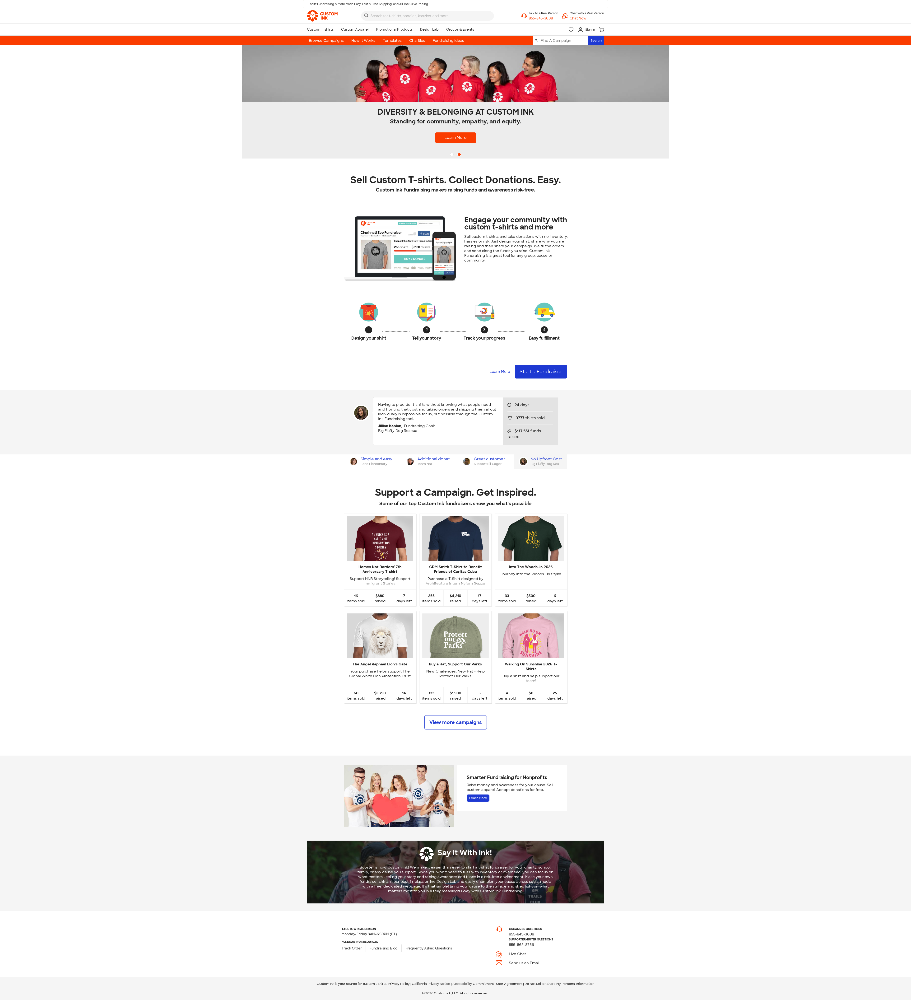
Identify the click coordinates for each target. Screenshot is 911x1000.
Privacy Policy (399, 984)
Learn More (500, 371)
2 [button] (459, 155)
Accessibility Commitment (473, 984)
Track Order (352, 948)
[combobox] (427, 16)
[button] (587, 18)
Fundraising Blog (384, 948)
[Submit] (366, 15)
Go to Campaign (379, 557)
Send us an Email (524, 963)
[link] (322, 16)
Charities (417, 40)
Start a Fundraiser (585, 119)
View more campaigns (455, 722)
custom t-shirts (374, 984)
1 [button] (452, 155)
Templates (392, 40)
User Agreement (509, 984)
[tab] (372, 461)
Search (596, 40)
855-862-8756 (521, 944)
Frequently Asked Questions (428, 948)
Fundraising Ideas (448, 40)
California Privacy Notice (431, 984)
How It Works (363, 40)
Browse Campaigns (326, 40)
